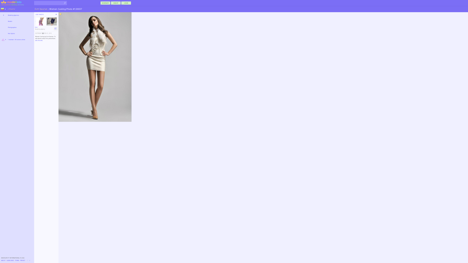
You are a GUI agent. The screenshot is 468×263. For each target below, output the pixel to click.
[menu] (56, 14)
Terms (17, 260)
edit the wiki (39, 40)
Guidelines (10, 260)
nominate (105, 3)
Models (10, 21)
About (3, 260)
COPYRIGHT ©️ (39, 33)
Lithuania (11, 9)
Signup (115, 3)
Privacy (22, 260)
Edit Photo (40, 14)
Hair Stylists (11, 33)
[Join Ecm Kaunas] (55, 28)
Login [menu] (126, 3)
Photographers (12, 27)
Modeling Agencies (13, 15)
